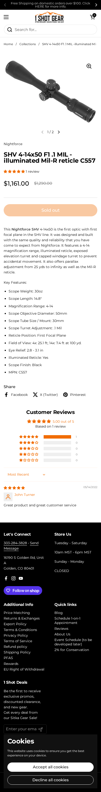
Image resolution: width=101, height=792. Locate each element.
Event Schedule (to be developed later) (73, 642)
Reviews (61, 628)
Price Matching (17, 613)
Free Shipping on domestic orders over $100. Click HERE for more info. (50, 5)
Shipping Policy (17, 652)
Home (8, 44)
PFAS (8, 658)
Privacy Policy (16, 635)
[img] (14, 488)
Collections (27, 44)
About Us (62, 634)
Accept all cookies (50, 767)
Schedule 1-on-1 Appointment (67, 620)
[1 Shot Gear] (49, 17)
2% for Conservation (71, 650)
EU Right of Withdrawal (24, 669)
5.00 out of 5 (63, 421)
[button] (92, 17)
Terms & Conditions (20, 630)
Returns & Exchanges (22, 618)
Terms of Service (18, 641)
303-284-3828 (15, 543)
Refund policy (15, 646)
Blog (58, 613)
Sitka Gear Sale (23, 718)
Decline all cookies (50, 780)
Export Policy (15, 624)
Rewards (11, 664)
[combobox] (50, 29)
